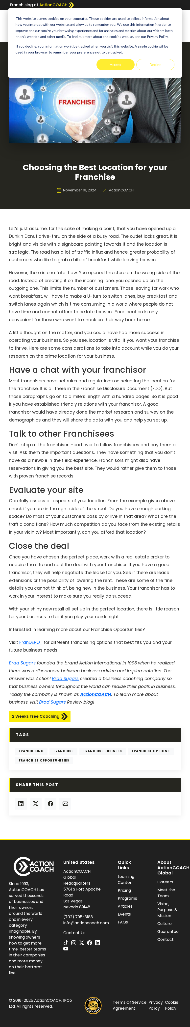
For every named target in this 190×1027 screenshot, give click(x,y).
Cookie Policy (171, 1005)
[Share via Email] (65, 804)
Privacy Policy (155, 1005)
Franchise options (151, 751)
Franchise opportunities (44, 760)
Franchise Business (102, 751)
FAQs (123, 922)
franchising (31, 751)
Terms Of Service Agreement (129, 1005)
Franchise (63, 751)
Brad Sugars (22, 663)
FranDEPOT (30, 642)
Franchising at (39, 5)
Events (124, 914)
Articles (125, 906)
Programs (127, 898)
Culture (164, 923)
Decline (155, 64)
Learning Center (126, 879)
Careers (165, 882)
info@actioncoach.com (86, 923)
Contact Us (74, 933)
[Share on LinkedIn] (21, 804)
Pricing (124, 890)
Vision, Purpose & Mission (167, 910)
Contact (165, 939)
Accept (115, 64)
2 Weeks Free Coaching (35, 716)
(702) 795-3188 (78, 917)
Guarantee (168, 931)
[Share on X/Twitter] (36, 804)
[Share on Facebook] (50, 804)
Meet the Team (166, 893)
